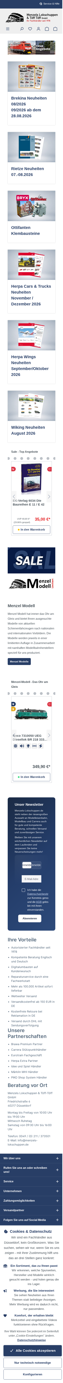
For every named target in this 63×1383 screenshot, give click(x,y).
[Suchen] (22, 28)
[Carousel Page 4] (21, 458)
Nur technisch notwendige (32, 1362)
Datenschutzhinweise (31, 1340)
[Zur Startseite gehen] (31, 18)
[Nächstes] (52, 47)
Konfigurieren (32, 1374)
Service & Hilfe (51, 3)
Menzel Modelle (19, 661)
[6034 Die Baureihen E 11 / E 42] (31, 478)
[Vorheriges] (10, 47)
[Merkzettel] (30, 28)
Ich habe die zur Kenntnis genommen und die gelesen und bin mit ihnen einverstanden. (43, 899)
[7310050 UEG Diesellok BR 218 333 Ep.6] (31, 713)
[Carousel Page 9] (54, 458)
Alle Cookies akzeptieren (35, 1350)
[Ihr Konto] (38, 28)
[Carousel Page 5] (28, 458)
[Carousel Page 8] (48, 458)
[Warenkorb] (55, 28)
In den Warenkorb (33, 529)
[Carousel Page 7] (41, 458)
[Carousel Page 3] (15, 458)
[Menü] (8, 28)
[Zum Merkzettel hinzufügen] (49, 469)
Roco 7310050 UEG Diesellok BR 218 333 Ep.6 (28, 737)
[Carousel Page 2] (8, 458)
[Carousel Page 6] (34, 458)
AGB (39, 901)
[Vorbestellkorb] (47, 28)
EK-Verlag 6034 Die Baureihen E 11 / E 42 (28, 502)
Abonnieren (30, 918)
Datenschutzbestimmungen (43, 893)
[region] (31, 48)
